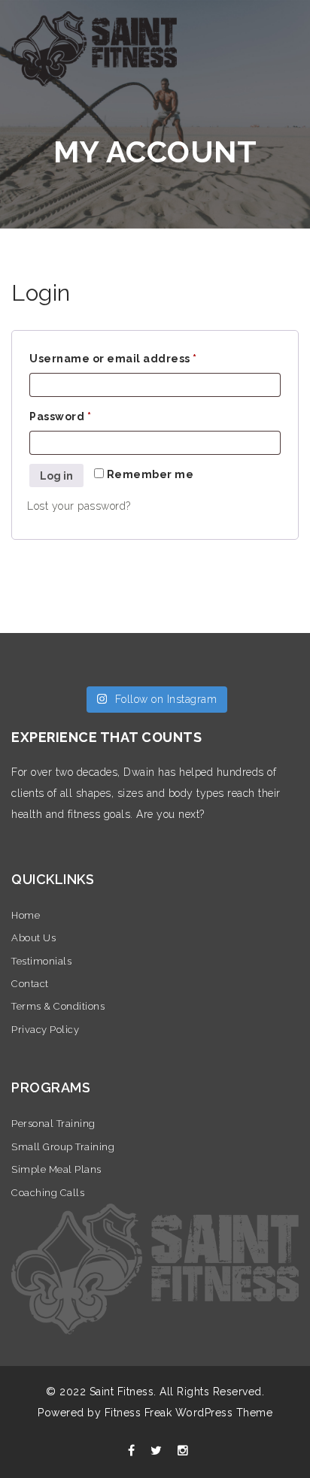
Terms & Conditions (58, 1006)
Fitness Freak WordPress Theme (189, 1413)
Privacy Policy (45, 1029)
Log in (56, 476)
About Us (33, 937)
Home (25, 915)
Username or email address (113, 359)
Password (60, 416)
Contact (30, 983)
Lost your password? (79, 506)
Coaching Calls (47, 1192)
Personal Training (53, 1123)
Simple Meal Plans (56, 1169)
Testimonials (41, 961)
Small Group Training (62, 1146)
